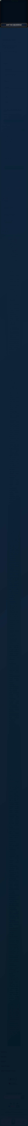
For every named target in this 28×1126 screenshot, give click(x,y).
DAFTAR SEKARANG (14, 25)
